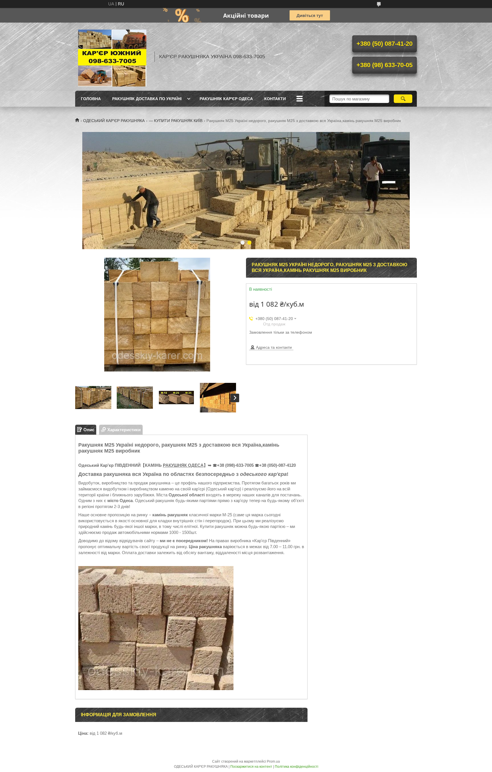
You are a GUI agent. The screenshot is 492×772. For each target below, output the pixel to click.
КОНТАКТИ (275, 98)
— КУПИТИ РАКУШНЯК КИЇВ (175, 120)
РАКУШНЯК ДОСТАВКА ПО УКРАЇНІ (147, 98)
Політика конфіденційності (296, 767)
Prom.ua (273, 761)
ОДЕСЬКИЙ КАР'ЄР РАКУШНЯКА (114, 120)
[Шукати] (403, 98)
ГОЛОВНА (91, 98)
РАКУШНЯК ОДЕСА (183, 465)
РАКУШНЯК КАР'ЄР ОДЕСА (226, 98)
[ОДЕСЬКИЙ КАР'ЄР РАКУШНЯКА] (112, 56)
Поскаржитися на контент (251, 767)
